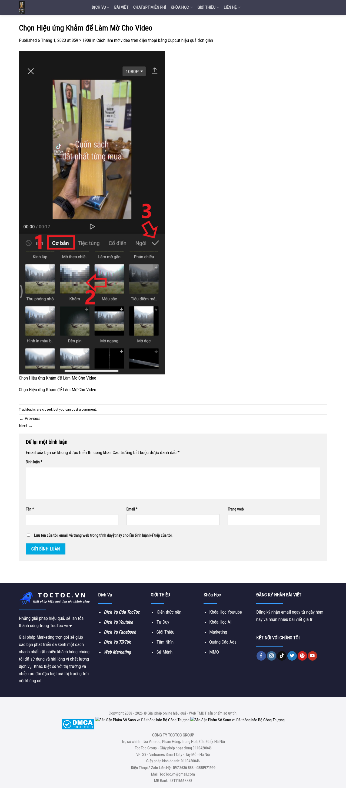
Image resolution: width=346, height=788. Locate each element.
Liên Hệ (230, 7)
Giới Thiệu (206, 7)
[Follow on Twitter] (292, 656)
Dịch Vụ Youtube (118, 622)
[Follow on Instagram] (271, 656)
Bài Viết (121, 7)
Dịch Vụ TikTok (117, 642)
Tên (30, 509)
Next (26, 425)
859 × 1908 (81, 40)
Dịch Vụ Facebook (120, 632)
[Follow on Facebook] (261, 656)
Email (132, 509)
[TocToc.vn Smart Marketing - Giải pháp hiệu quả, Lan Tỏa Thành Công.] (51, 7)
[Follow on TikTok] (282, 656)
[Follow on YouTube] (312, 656)
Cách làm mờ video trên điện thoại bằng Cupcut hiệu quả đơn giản (155, 40)
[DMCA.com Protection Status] (78, 724)
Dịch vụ (99, 7)
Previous (29, 418)
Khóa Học (180, 7)
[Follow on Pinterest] (302, 656)
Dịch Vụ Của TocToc (122, 612)
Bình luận (34, 461)
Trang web (236, 509)
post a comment (84, 409)
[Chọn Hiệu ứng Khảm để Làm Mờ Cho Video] (92, 212)
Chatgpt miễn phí (149, 7)
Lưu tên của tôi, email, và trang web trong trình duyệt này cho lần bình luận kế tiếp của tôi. (103, 535)
